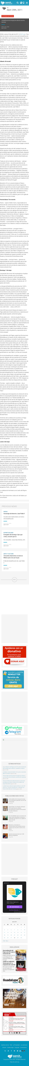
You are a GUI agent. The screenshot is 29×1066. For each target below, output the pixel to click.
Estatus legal (10, 1047)
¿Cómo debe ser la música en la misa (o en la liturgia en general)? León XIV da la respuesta (17, 800)
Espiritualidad (8, 532)
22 (17, 935)
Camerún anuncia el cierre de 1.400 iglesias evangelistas (16, 834)
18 (4, 935)
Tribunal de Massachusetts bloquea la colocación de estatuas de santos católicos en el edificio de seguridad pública (14, 782)
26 (7, 937)
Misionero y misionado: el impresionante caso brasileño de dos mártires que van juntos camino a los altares (17, 827)
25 (4, 937)
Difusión (4, 1047)
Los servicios (24, 1045)
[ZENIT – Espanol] (8, 2)
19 (7, 935)
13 (11, 932)
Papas (5, 511)
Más (14, 579)
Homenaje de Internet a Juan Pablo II (14, 513)
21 (14, 935)
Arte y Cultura (9, 554)
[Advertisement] (14, 599)
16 (21, 932)
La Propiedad (16, 1045)
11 (4, 932)
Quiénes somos (5, 1045)
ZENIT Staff (4, 28)
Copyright (16, 1047)
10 (24, 929)
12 (7, 932)
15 (17, 932)
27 (11, 937)
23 (21, 935)
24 (24, 935)
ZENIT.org (22, 34)
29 (17, 937)
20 (11, 935)
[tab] (8, 1014)
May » (7, 940)
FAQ (11, 1045)
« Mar (4, 940)
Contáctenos (23, 1047)
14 (14, 932)
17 (24, 932)
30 (21, 937)
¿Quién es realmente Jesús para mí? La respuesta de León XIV (9, 963)
